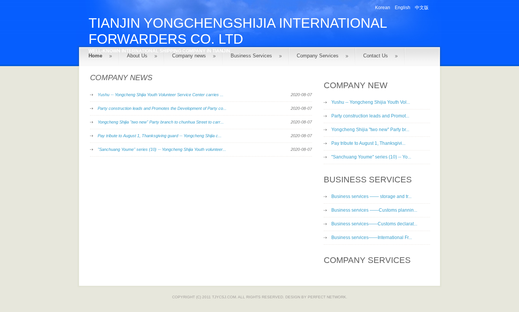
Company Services (318, 56)
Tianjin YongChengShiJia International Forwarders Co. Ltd (238, 31)
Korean (382, 7)
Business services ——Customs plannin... (374, 210)
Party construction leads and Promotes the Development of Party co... (162, 108)
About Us (137, 56)
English (402, 7)
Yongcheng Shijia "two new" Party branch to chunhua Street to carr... (161, 122)
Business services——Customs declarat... (374, 223)
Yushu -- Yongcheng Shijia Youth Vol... (370, 102)
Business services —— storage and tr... (371, 196)
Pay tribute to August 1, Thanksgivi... (368, 143)
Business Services (251, 56)
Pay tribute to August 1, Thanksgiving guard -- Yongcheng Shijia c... (160, 135)
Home (95, 56)
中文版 (422, 7)
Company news (189, 56)
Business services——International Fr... (371, 237)
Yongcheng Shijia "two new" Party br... (370, 129)
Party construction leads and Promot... (370, 116)
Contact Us (375, 56)
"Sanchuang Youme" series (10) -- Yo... (371, 157)
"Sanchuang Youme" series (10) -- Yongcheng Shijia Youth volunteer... (162, 149)
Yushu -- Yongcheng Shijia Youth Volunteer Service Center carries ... (160, 94)
